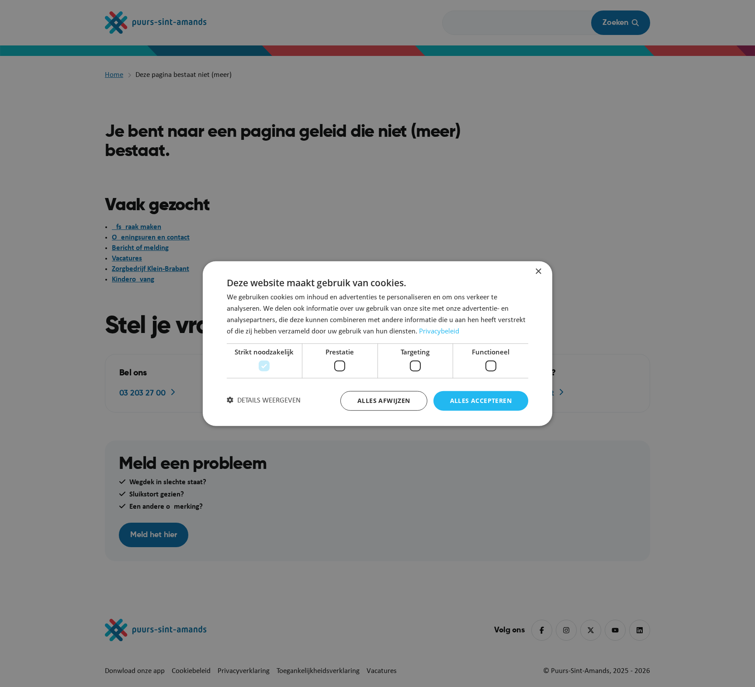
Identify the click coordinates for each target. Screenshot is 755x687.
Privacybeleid (439, 330)
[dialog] (377, 343)
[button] (264, 401)
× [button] (538, 271)
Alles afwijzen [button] (383, 400)
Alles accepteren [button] (481, 400)
